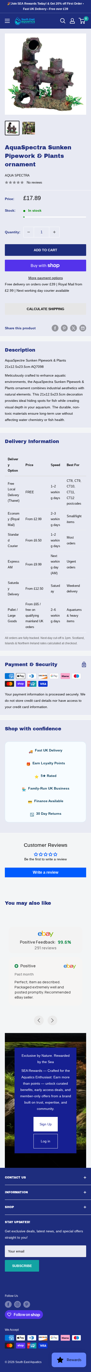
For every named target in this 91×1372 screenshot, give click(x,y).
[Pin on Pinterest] (64, 327)
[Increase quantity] (54, 232)
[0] (82, 21)
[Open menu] (7, 21)
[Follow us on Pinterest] (26, 1304)
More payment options (45, 278)
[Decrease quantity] (29, 232)
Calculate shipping (45, 309)
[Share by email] (82, 327)
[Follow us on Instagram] (17, 1304)
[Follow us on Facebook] (8, 1304)
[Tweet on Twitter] (73, 327)
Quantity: (12, 232)
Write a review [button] (45, 872)
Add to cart (45, 250)
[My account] (72, 21)
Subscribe (22, 1266)
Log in (45, 1141)
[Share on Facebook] (55, 327)
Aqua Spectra (17, 175)
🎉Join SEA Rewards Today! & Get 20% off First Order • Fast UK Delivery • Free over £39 (45, 6)
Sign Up (46, 1124)
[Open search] (63, 21)
